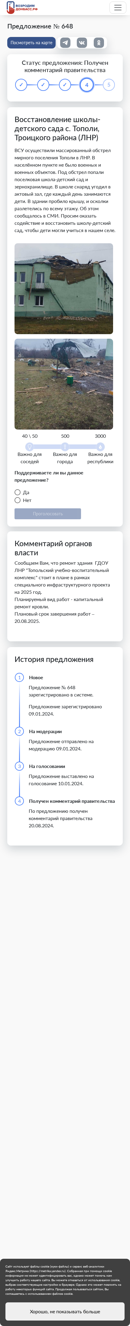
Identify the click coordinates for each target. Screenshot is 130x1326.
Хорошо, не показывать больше (65, 1311)
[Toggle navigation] (117, 8)
